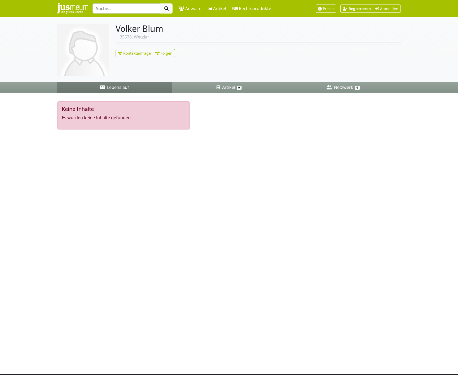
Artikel (219, 8)
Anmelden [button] (388, 8)
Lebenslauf (117, 87)
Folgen (166, 53)
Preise (328, 8)
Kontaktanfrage (136, 53)
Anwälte (193, 8)
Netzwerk (345, 87)
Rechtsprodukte (255, 8)
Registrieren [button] (360, 8)
